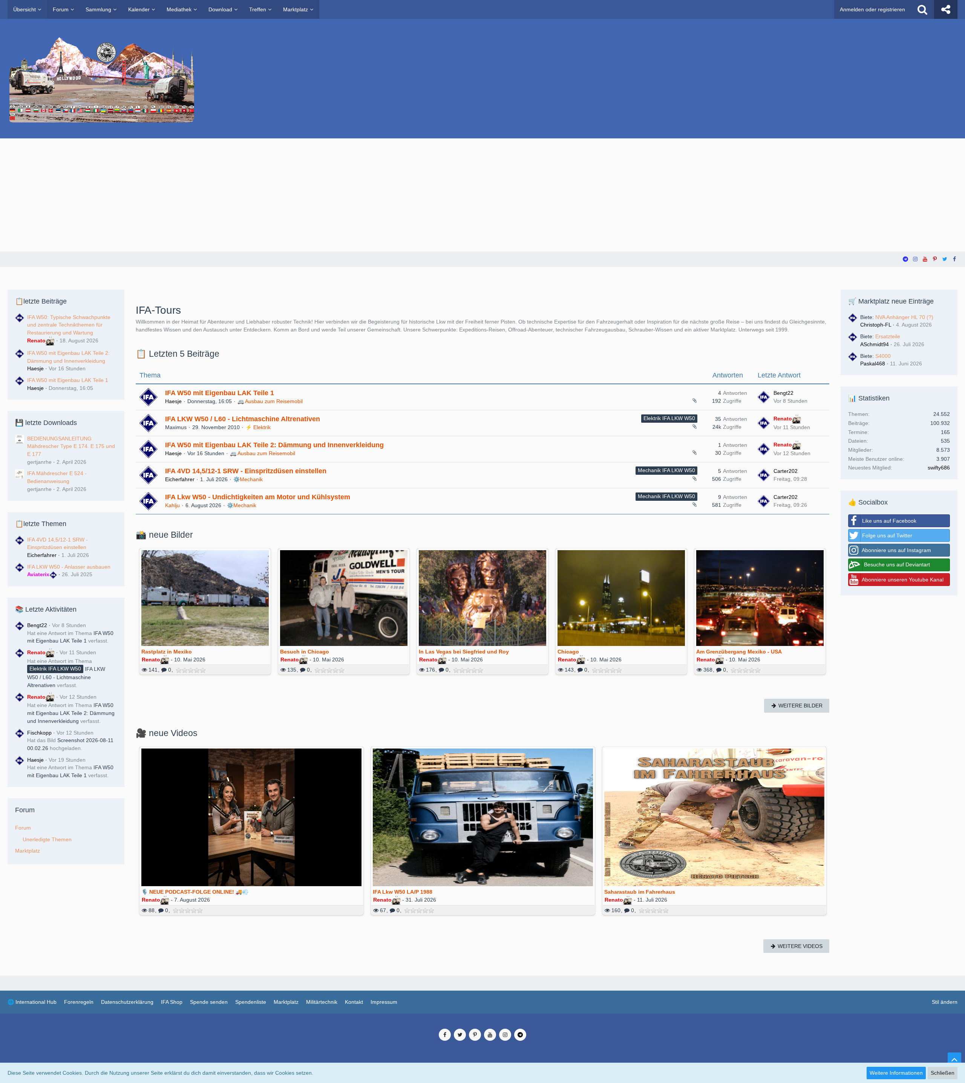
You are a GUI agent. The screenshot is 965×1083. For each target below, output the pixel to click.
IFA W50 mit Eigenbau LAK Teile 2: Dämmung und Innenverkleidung (71, 713)
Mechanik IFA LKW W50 (666, 470)
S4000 (883, 356)
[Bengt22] (19, 633)
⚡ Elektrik (258, 427)
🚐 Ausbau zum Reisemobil (270, 401)
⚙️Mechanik (248, 479)
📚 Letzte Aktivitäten (46, 609)
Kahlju (172, 505)
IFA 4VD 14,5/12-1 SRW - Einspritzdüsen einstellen (245, 471)
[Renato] (19, 669)
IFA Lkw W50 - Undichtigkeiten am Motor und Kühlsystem (257, 497)
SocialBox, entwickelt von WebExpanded (482, 1060)
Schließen (942, 1073)
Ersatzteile (887, 336)
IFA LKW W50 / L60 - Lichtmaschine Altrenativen (66, 677)
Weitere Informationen (896, 1073)
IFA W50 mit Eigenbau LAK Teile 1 (67, 380)
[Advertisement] (482, 195)
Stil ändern (944, 1002)
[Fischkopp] (19, 740)
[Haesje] (19, 767)
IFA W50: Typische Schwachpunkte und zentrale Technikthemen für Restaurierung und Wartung (68, 325)
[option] (205, 617)
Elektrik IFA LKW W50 (669, 418)
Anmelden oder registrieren (872, 9)
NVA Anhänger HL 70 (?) (904, 317)
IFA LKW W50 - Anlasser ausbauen (68, 567)
